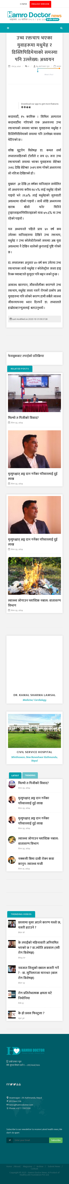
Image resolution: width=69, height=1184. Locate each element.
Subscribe (55, 1140)
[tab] (15, 775)
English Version (40, 4)
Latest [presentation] (15, 775)
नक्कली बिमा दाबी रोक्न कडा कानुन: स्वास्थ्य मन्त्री (36, 861)
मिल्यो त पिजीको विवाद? (23, 418)
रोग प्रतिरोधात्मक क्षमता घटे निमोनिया (35, 995)
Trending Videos (21, 914)
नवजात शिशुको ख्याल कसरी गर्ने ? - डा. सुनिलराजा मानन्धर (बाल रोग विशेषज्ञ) (38, 973)
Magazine (27, 1166)
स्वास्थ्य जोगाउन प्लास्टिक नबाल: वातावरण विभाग (34, 603)
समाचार (58, 66)
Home (9, 1166)
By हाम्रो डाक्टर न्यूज (42, 66)
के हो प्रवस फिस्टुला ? (31, 1013)
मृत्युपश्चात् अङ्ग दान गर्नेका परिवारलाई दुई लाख (32, 476)
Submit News (54, 1166)
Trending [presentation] (30, 775)
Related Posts (20, 369)
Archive (40, 1166)
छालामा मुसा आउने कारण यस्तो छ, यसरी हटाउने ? (39, 925)
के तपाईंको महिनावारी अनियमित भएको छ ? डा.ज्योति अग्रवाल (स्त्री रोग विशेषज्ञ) (39, 947)
